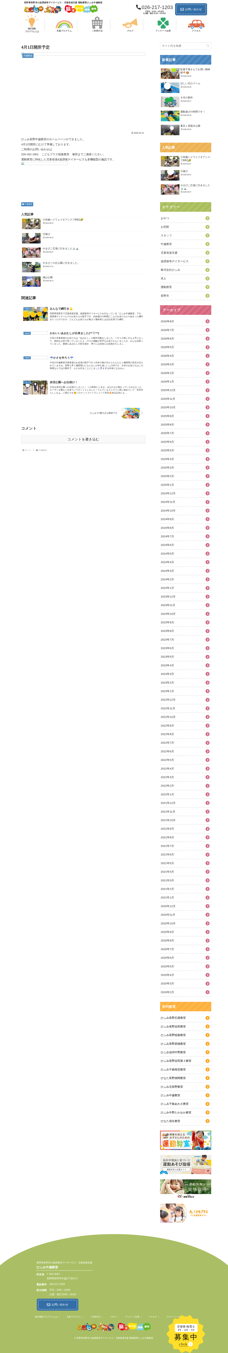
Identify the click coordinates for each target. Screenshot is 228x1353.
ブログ (113, 1317)
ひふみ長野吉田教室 (173, 1026)
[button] (208, 46)
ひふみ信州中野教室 (173, 1052)
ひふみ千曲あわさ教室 (175, 1103)
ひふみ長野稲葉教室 (173, 1035)
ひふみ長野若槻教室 (173, 1043)
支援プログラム (74, 1317)
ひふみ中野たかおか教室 (176, 1112)
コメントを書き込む (83, 439)
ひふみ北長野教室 (172, 1086)
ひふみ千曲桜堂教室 (173, 1069)
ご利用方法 (95, 1317)
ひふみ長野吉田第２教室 (176, 1060)
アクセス (153, 1317)
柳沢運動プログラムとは (46, 1317)
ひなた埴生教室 (170, 1121)
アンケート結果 (132, 1317)
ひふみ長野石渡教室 (173, 1017)
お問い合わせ (193, 9)
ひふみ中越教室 (170, 1095)
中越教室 (28, 204)
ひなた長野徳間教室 (173, 1078)
